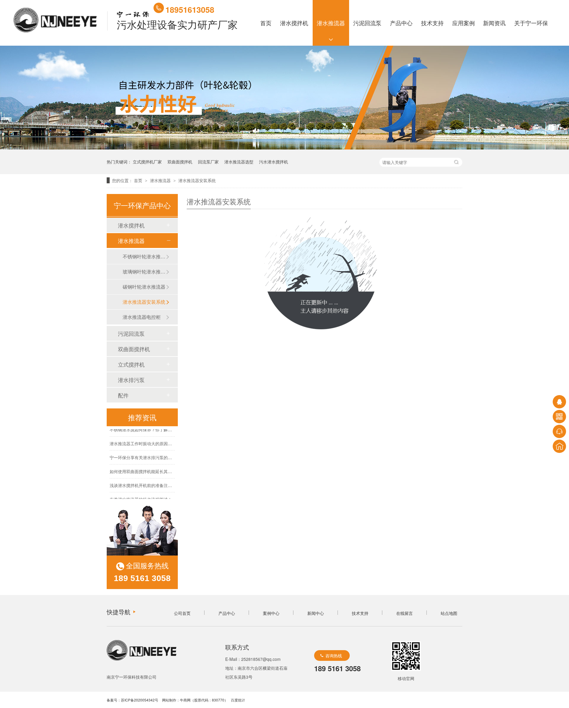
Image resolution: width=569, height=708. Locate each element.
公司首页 (182, 613)
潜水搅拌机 (294, 23)
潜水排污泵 (131, 380)
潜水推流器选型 (238, 162)
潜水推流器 (331, 23)
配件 (123, 395)
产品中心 (401, 23)
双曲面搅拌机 (179, 162)
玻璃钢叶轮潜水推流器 (144, 271)
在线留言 (404, 613)
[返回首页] (559, 446)
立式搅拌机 (131, 364)
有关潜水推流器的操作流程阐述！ (141, 496)
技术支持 (432, 23)
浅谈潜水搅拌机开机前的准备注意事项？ (147, 482)
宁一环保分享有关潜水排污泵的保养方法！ (149, 454)
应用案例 (463, 23)
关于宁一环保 (531, 23)
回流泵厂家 (208, 162)
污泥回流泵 (368, 23)
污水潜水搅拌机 (273, 162)
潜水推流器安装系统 (197, 180)
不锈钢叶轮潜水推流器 (144, 256)
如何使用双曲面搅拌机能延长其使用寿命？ (149, 468)
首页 (265, 23)
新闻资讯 (494, 23)
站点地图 (449, 613)
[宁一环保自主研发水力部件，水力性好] (284, 146)
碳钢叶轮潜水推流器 (144, 286)
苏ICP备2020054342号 (139, 699)
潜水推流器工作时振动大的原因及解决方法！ (151, 440)
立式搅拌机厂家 (147, 162)
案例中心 (271, 613)
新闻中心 (315, 613)
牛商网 (185, 699)
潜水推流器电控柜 (142, 317)
